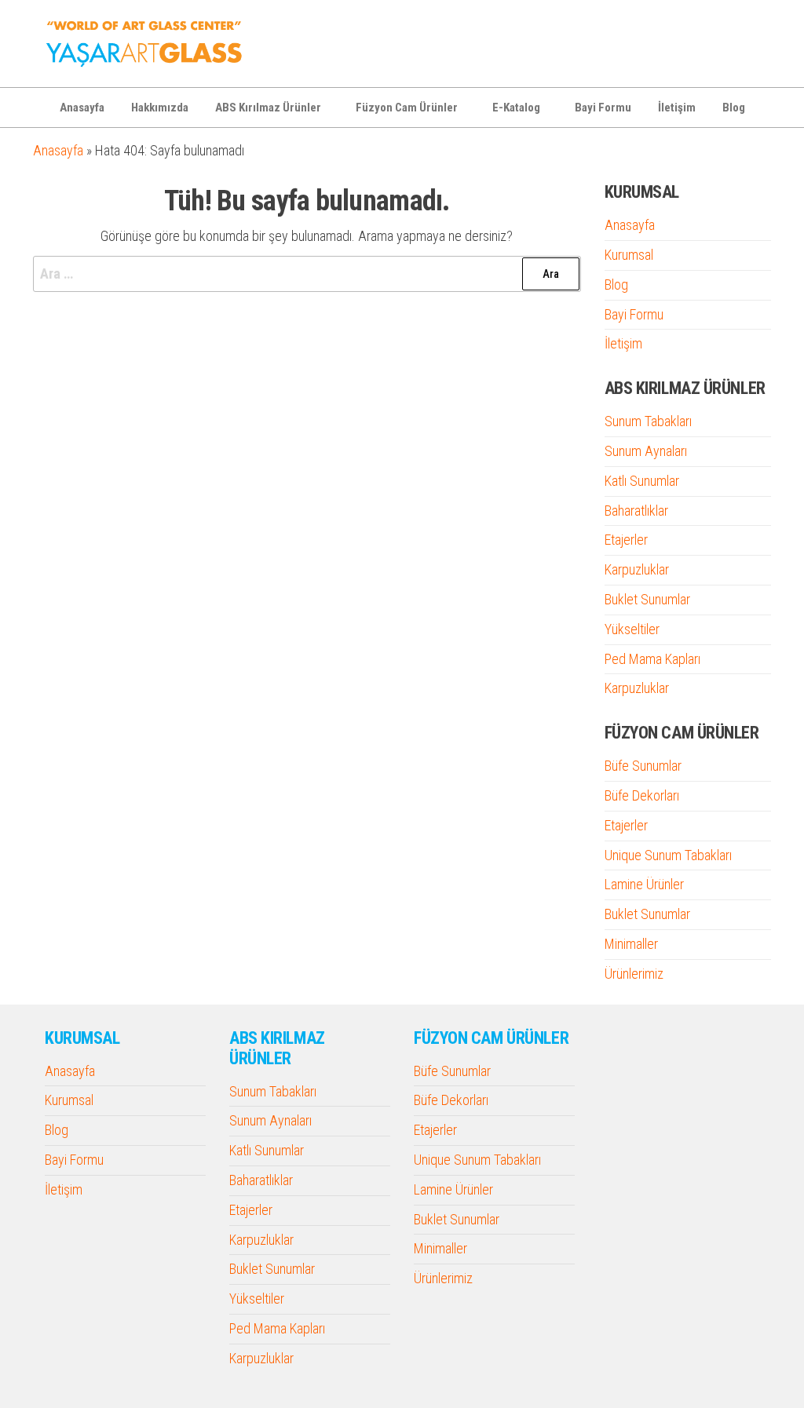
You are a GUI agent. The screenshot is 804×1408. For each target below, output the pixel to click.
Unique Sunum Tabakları (668, 855)
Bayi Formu (603, 107)
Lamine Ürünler (644, 884)
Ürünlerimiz (634, 973)
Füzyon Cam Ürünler (407, 107)
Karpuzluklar (637, 569)
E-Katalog (516, 107)
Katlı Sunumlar (642, 480)
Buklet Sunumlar (647, 599)
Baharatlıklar (636, 510)
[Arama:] (307, 274)
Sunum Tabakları (648, 421)
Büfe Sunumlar (643, 765)
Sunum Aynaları (646, 451)
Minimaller (631, 944)
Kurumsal (629, 254)
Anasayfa (82, 107)
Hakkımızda (159, 107)
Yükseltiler (632, 629)
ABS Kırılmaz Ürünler (268, 107)
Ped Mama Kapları (652, 659)
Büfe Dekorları (642, 795)
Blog (733, 107)
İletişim (677, 107)
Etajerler (626, 539)
